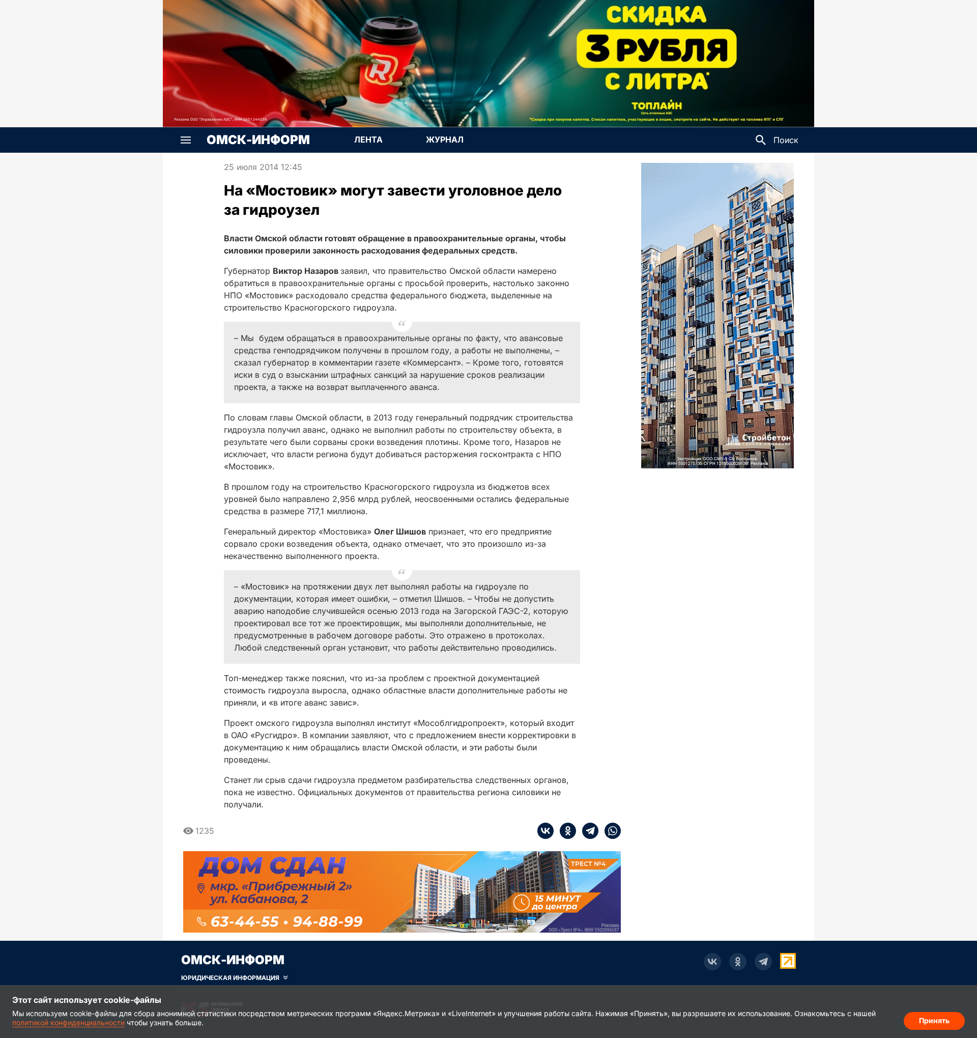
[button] (185, 140)
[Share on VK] (545, 831)
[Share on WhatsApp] (609, 831)
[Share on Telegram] (587, 831)
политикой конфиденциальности (68, 1022)
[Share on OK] (565, 831)
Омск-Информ (258, 140)
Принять (934, 1020)
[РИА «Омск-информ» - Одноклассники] (737, 961)
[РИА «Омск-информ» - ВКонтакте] (712, 961)
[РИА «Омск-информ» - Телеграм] (763, 961)
